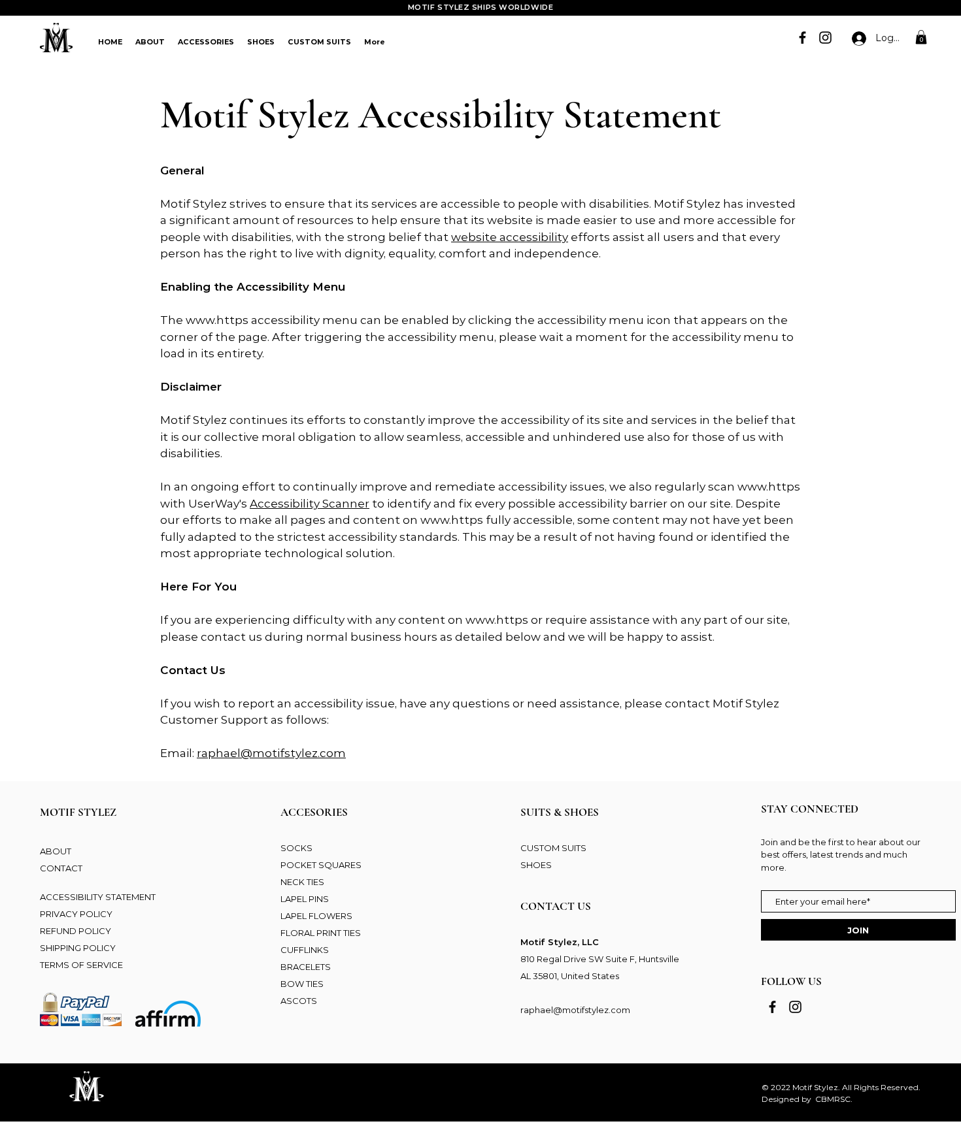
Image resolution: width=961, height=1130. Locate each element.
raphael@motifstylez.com (271, 753)
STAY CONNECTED (809, 809)
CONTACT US (555, 906)
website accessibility (509, 237)
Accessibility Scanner (309, 503)
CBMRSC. (833, 1099)
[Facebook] (802, 37)
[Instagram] (825, 37)
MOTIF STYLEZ (78, 812)
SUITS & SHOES (559, 812)
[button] (921, 37)
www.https (217, 320)
